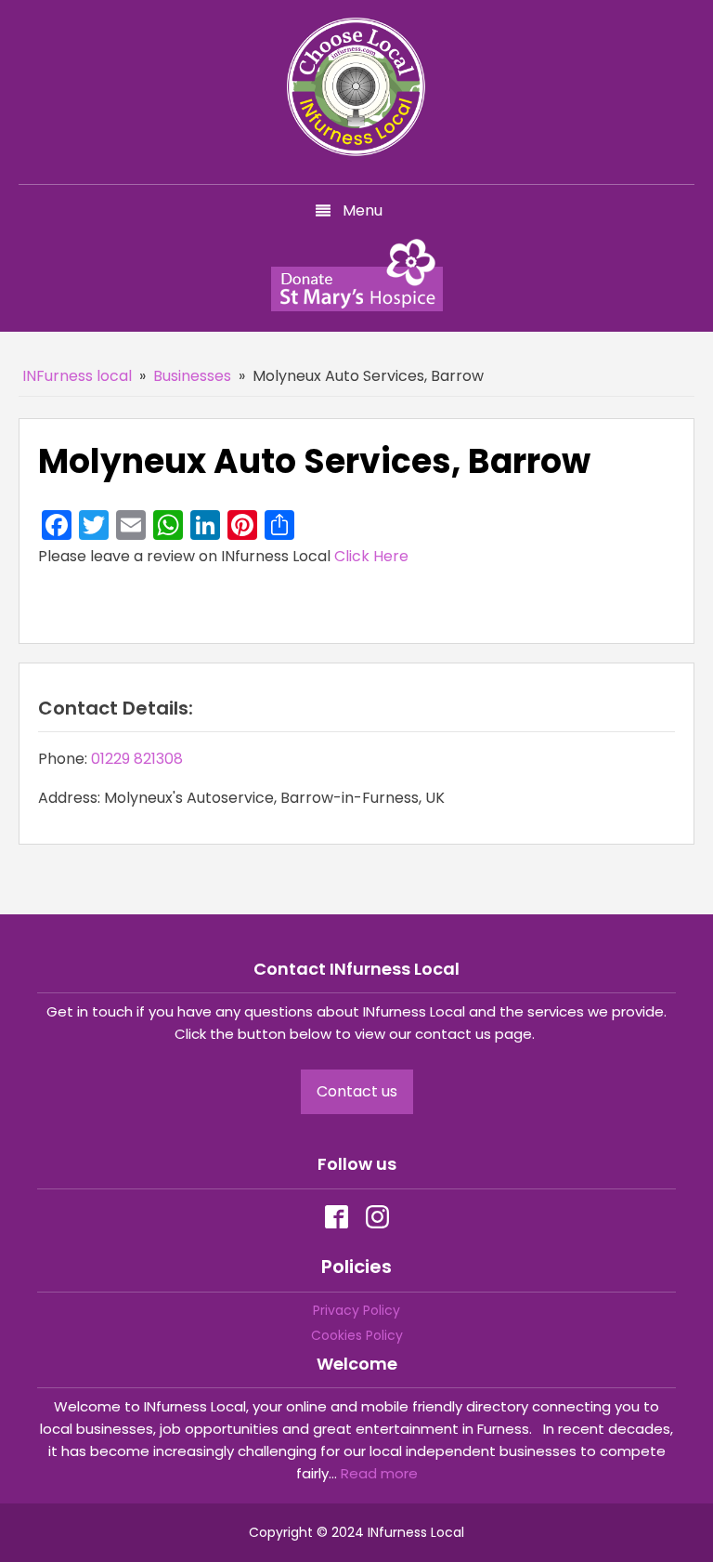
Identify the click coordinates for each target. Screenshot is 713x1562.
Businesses (192, 376)
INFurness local (77, 376)
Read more (379, 1473)
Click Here (371, 556)
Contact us (357, 1091)
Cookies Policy (357, 1335)
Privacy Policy (356, 1310)
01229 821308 (137, 758)
